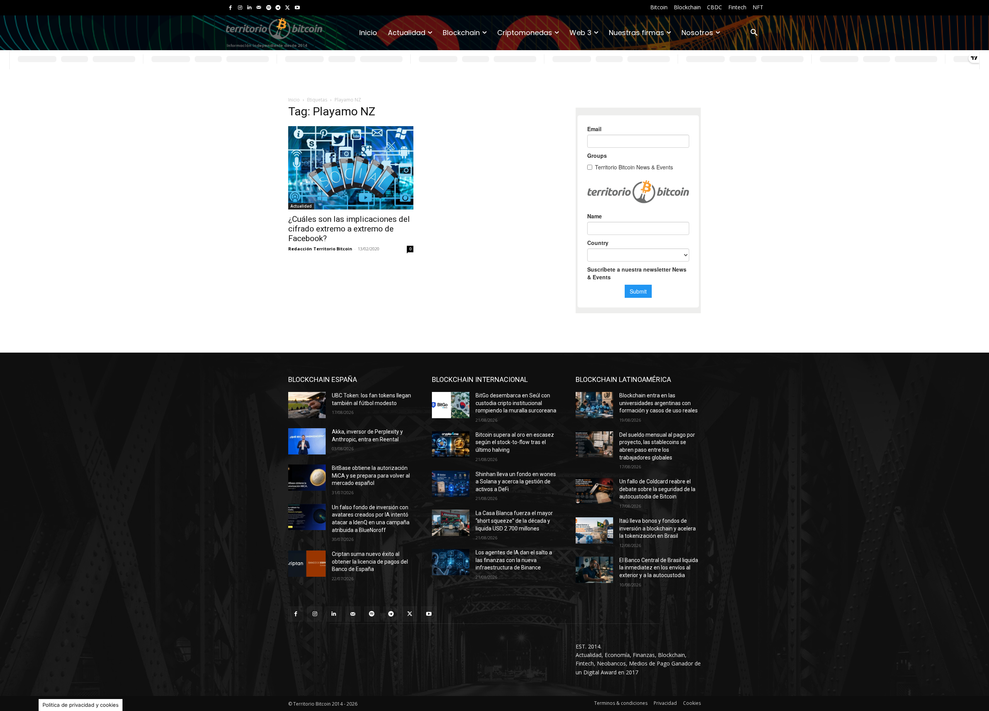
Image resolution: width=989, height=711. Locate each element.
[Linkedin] (249, 8)
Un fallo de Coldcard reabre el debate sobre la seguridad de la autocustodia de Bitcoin (657, 489)
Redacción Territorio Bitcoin (320, 249)
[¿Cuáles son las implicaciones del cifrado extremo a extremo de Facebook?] (350, 167)
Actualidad (301, 206)
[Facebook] (230, 8)
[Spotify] (269, 8)
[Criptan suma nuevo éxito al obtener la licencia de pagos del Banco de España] (307, 564)
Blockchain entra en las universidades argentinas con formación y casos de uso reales (658, 403)
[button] (754, 33)
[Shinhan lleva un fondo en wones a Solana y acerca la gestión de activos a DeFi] (450, 484)
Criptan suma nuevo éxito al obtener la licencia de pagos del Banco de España (370, 561)
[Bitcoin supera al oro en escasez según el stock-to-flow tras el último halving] (450, 444)
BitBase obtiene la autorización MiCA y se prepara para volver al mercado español (371, 475)
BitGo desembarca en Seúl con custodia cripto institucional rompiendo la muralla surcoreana (516, 403)
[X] (287, 8)
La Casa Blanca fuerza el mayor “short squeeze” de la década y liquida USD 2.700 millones (514, 520)
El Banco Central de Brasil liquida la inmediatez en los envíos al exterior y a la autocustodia (658, 567)
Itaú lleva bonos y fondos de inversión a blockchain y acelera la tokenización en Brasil (657, 528)
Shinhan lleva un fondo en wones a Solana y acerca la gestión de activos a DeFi (516, 481)
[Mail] (259, 8)
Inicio (294, 99)
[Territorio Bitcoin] (274, 33)
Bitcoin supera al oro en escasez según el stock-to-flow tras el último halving (515, 442)
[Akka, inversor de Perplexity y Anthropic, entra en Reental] (307, 441)
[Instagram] (240, 8)
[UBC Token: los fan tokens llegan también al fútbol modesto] (307, 405)
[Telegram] (278, 8)
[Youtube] (297, 8)
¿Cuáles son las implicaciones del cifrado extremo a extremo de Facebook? (349, 228)
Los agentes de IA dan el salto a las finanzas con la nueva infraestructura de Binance (514, 560)
